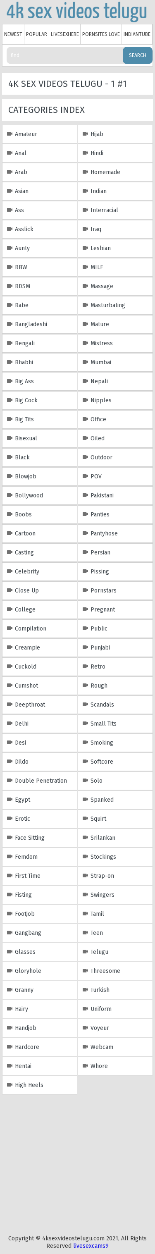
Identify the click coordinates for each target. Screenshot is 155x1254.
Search (137, 55)
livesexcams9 (91, 1245)
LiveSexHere (65, 34)
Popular (36, 34)
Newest (13, 34)
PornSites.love (101, 34)
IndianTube (137, 34)
